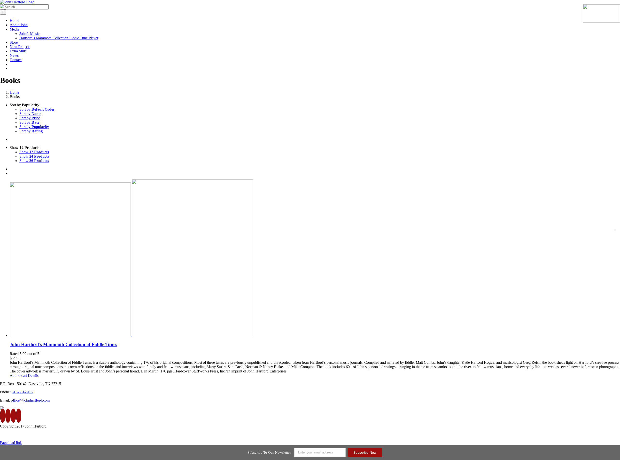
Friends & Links (607, 434)
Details (33, 375)
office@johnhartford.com (30, 400)
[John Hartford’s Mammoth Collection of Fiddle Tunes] (315, 258)
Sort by (37, 109)
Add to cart (18, 375)
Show (34, 152)
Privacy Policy (579, 434)
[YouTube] (13, 416)
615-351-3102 (22, 392)
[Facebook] (2, 416)
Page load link (11, 443)
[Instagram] (18, 416)
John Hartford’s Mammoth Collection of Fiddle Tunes (63, 344)
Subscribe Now (364, 452)
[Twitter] (8, 416)
